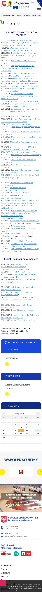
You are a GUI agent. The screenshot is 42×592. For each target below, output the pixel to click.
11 (15, 427)
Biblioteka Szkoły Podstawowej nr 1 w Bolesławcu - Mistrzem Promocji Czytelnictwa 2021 (20, 55)
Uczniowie (5, 572)
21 (32, 430)
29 (38, 434)
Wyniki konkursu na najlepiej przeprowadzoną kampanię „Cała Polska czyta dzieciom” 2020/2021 (19, 96)
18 (15, 430)
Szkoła (18, 15)
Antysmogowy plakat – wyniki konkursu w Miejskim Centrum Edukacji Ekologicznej (17, 68)
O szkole (26, 15)
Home (12, 15)
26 (21, 434)
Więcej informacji (7, 364)
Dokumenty (6, 580)
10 (9, 427)
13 (27, 427)
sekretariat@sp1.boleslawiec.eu (33, 3)
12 (21, 427)
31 (9, 437)
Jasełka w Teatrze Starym (21, 241)
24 (9, 434)
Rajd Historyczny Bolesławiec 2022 (25, 40)
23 (4, 434)
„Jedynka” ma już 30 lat (20, 269)
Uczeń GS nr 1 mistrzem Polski (23, 320)
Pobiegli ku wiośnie (18, 218)
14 (32, 427)
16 (4, 430)
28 (32, 434)
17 (9, 430)
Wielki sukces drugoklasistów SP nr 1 (25, 101)
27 (27, 434)
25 (15, 434)
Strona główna (7, 565)
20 (27, 430)
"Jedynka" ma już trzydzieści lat (23, 272)
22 (38, 430)
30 (4, 437)
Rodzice (4, 576)
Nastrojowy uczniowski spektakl (24, 210)
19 (21, 430)
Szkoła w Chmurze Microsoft (22, 116)
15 (38, 427)
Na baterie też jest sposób (21, 106)
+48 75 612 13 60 (38, 3)
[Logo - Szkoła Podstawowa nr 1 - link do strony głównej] (15, 5)
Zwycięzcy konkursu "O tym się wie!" (24, 104)
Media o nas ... (36, 15)
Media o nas (10, 24)
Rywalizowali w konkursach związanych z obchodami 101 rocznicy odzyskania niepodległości (16, 195)
